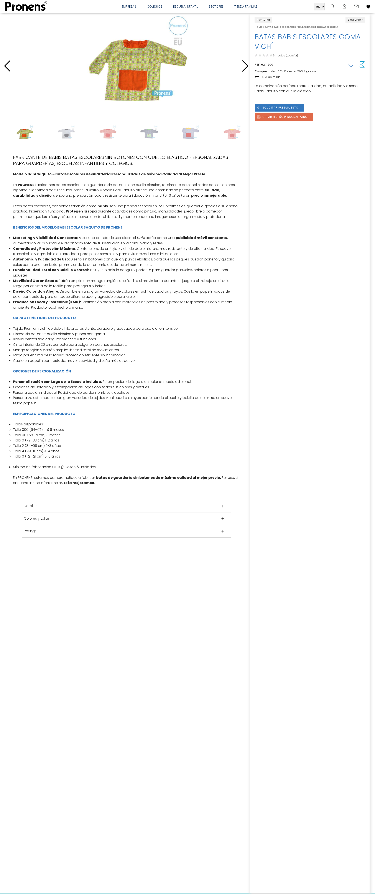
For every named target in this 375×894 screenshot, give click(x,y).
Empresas (129, 6)
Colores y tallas (37, 518)
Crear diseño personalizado (284, 117)
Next (245, 133)
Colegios (154, 6)
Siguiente (354, 20)
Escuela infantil (185, 6)
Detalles (30, 505)
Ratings (30, 530)
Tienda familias (245, 6)
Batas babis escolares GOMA (318, 27)
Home (258, 27)
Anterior (264, 20)
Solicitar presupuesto (280, 107)
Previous (7, 133)
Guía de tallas (270, 77)
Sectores (216, 6)
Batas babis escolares (280, 27)
